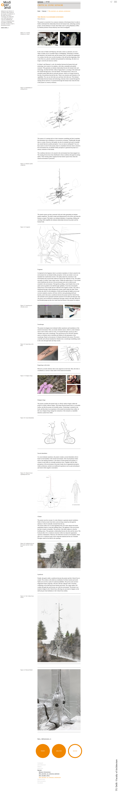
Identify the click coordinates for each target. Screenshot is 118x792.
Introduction (41, 764)
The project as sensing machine (49, 773)
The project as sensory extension (50, 777)
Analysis (40, 768)
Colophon (40, 782)
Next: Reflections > (43, 739)
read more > (5, 27)
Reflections (41, 779)
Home (38, 11)
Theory (39, 766)
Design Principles (44, 772)
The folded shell (44, 775)
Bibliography (41, 781)
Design (44, 11)
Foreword (40, 763)
